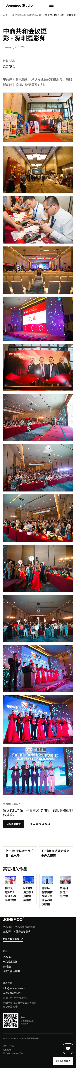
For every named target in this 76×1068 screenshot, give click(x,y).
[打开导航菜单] (51, 5)
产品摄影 (8, 956)
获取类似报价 (13, 823)
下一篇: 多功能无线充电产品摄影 (55, 853)
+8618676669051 (40, 823)
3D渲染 (7, 966)
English (65, 1060)
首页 (5, 15)
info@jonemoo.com (14, 988)
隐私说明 (7, 1049)
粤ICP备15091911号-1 (13, 1053)
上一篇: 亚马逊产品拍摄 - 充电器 (19, 853)
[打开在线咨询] (68, 1049)
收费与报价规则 (11, 971)
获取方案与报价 (13, 938)
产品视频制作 (10, 961)
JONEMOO (13, 919)
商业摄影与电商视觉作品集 (26, 15)
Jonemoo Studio (19, 5)
